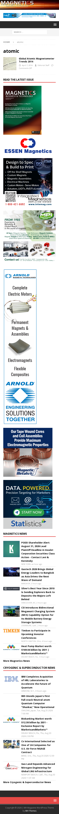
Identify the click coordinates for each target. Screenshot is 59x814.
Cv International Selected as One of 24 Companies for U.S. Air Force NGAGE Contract (38, 747)
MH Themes (30, 810)
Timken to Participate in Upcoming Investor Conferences (35, 634)
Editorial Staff (43, 65)
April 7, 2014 (27, 65)
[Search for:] (29, 31)
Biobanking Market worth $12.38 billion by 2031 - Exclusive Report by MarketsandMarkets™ (36, 724)
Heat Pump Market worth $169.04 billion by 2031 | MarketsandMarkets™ (36, 650)
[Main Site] (9, 63)
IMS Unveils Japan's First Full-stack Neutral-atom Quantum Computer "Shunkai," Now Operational (37, 701)
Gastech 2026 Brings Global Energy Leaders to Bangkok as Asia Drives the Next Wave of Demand (37, 575)
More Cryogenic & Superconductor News (27, 782)
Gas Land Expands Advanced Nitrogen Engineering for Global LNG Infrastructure (38, 767)
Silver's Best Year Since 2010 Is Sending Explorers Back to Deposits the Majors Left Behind (38, 594)
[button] (54, 24)
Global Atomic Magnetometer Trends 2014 (36, 60)
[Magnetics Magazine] (29, 7)
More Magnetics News (16, 660)
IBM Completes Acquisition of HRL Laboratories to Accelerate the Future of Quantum (37, 682)
